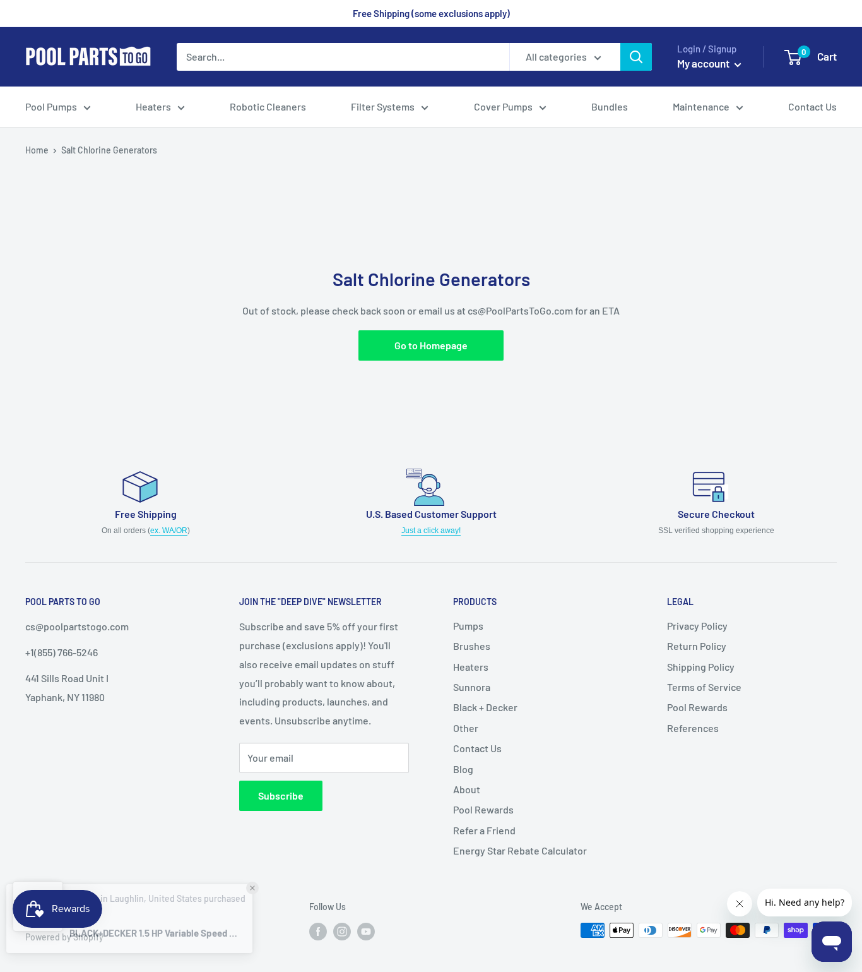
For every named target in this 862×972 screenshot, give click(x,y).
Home (37, 150)
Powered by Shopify (64, 937)
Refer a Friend (484, 830)
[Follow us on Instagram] (342, 931)
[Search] (636, 57)
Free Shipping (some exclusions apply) (431, 13)
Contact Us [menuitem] (812, 106)
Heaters (470, 667)
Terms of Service (704, 687)
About (466, 789)
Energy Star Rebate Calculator (520, 850)
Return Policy (696, 646)
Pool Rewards (483, 809)
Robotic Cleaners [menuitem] (268, 106)
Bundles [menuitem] (609, 106)
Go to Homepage (431, 345)
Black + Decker (485, 707)
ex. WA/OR (168, 530)
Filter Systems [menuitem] (383, 106)
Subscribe (281, 795)
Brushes (471, 646)
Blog (463, 769)
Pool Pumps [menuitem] (51, 106)
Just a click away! (431, 530)
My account (704, 63)
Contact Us (477, 748)
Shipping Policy (701, 667)
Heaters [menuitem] (153, 106)
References (693, 728)
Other (465, 728)
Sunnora (471, 687)
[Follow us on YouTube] (366, 931)
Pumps (468, 626)
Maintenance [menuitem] (701, 106)
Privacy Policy (697, 626)
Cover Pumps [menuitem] (503, 106)
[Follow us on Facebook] (318, 931)
